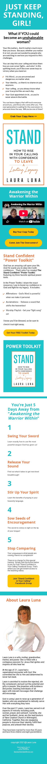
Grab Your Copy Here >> (23, 116)
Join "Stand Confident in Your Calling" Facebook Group (23, 581)
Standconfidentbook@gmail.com (23, 752)
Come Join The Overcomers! (23, 243)
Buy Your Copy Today (23, 232)
